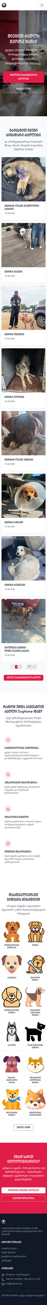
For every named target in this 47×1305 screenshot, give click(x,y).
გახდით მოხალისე (23, 1198)
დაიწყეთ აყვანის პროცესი (23, 1190)
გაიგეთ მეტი (23, 88)
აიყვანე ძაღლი (9, 1248)
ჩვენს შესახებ (9, 1252)
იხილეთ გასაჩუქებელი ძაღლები (23, 77)
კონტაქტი (7, 1260)
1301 (29, 667)
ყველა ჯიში (23, 1127)
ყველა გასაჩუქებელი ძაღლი (23, 677)
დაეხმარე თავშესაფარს (14, 1256)
